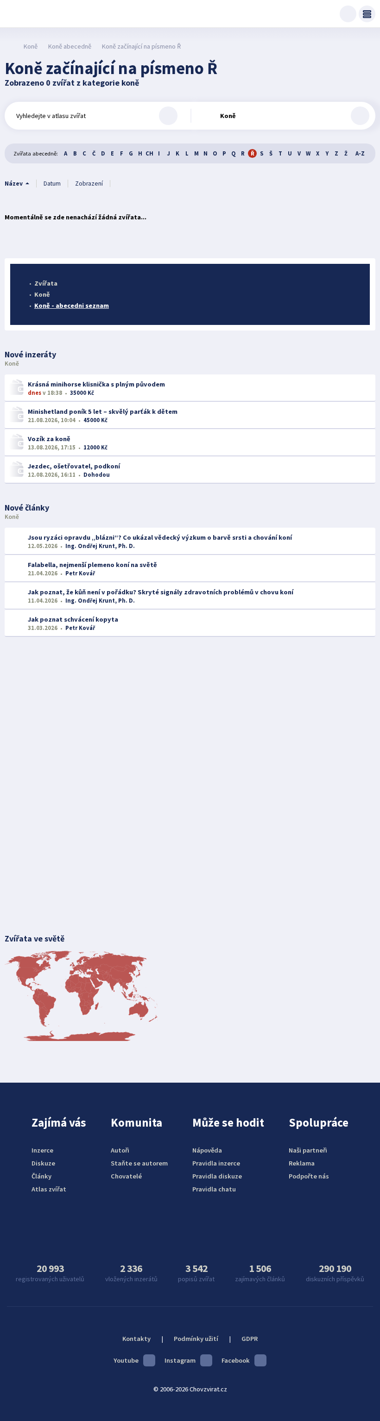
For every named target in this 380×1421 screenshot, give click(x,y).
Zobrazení (89, 183)
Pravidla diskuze (217, 1176)
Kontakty (136, 1338)
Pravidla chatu (214, 1189)
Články (41, 1176)
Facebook (236, 1360)
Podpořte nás (309, 1176)
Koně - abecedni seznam (71, 305)
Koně (30, 46)
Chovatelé (126, 1176)
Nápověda (207, 1150)
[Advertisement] (190, 720)
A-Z (360, 153)
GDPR (249, 1338)
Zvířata (45, 283)
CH (149, 153)
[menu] (367, 14)
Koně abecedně (69, 46)
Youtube (126, 1360)
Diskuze (43, 1163)
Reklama (302, 1163)
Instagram (180, 1360)
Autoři (120, 1150)
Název (14, 183)
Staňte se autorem (139, 1163)
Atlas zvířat (49, 1189)
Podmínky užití (196, 1338)
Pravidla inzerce (216, 1163)
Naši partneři (308, 1150)
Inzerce (42, 1150)
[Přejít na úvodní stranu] (9, 46)
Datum (52, 183)
